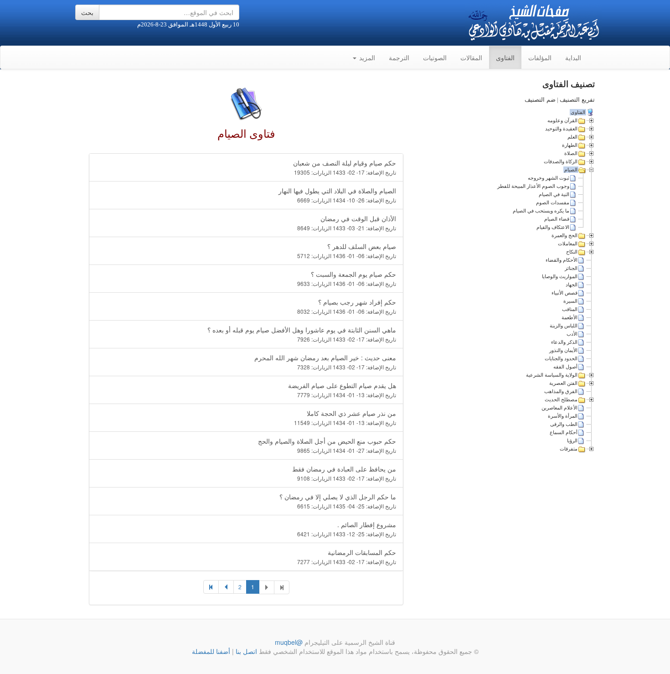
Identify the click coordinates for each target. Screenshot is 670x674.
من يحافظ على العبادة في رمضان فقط (344, 473)
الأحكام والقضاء (561, 260)
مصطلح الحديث (561, 399)
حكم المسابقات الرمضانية (346, 556)
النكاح (571, 251)
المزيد (366, 57)
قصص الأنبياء (564, 293)
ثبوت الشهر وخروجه (548, 178)
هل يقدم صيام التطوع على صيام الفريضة (342, 390)
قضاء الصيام (556, 219)
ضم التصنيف (540, 99)
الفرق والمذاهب (560, 391)
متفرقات (568, 448)
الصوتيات (435, 57)
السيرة (570, 301)
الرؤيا (572, 440)
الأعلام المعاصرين (559, 407)
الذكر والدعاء (564, 342)
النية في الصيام (554, 194)
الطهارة (569, 145)
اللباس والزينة (563, 325)
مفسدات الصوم (552, 202)
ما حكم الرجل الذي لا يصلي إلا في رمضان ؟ (337, 501)
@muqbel (289, 642)
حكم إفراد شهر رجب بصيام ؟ (346, 306)
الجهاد (571, 284)
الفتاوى (505, 57)
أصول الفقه (565, 366)
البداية (573, 57)
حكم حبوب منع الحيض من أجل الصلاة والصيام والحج (327, 445)
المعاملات (567, 243)
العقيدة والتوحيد (561, 128)
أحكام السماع (563, 432)
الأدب (572, 334)
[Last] (211, 587)
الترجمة (399, 57)
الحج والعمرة (564, 235)
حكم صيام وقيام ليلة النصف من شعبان (344, 167)
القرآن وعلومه (562, 120)
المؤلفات (539, 57)
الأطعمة (569, 317)
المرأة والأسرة (562, 416)
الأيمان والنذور (563, 350)
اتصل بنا (245, 651)
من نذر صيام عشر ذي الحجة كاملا (345, 417)
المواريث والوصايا (559, 276)
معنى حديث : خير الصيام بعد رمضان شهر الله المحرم (325, 362)
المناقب (569, 309)
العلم (572, 137)
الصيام (570, 169)
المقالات (471, 57)
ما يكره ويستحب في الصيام (541, 210)
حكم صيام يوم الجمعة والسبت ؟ (346, 278)
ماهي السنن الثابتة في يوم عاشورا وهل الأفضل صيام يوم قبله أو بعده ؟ (301, 334)
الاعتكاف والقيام (552, 227)
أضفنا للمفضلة (211, 651)
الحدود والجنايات (561, 358)
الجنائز (571, 268)
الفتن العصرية (563, 383)
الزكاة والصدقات (560, 161)
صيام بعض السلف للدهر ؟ (346, 250)
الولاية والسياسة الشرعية (551, 375)
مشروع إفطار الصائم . (346, 529)
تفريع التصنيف (577, 99)
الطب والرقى (563, 424)
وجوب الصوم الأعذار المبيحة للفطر (533, 186)
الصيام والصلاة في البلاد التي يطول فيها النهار (337, 195)
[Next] (226, 587)
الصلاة (570, 153)
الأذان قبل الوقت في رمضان (346, 223)
